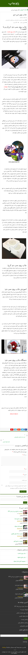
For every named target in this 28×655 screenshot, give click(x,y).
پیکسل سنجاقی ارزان (23, 623)
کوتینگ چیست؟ (24, 610)
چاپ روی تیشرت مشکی (22, 613)
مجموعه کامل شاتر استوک (19, 561)
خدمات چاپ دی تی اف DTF (21, 606)
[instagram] (14, 650)
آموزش (21, 10)
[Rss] (15, 650)
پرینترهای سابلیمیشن (10, 20)
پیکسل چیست (24, 619)
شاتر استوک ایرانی (6, 441)
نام (25, 469)
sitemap (25, 642)
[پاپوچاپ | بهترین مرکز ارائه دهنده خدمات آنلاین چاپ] (14, 3)
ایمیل (25, 475)
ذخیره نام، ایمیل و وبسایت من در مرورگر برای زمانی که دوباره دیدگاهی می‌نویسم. (16, 487)
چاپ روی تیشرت (11, 32)
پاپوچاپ (6, 87)
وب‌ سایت (24, 480)
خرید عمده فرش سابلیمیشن (19, 436)
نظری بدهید (22, 22)
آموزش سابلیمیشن (18, 20)
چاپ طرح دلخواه (21, 557)
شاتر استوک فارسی (23, 616)
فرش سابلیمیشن (24, 626)
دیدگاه (25, 455)
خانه (25, 10)
